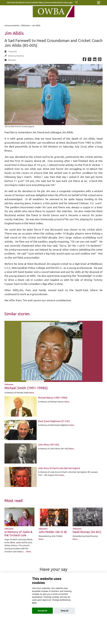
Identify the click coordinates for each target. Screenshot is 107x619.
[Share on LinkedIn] (94, 60)
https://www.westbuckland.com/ (53, 2)
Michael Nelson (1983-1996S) (52, 397)
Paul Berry (20, 56)
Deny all (64, 611)
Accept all (42, 611)
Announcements (11, 25)
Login (70, 2)
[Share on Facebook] (84, 60)
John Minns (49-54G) (48, 444)
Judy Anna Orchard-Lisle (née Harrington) (59, 468)
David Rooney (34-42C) (87, 531)
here (34, 603)
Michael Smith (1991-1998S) (26, 388)
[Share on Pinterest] (99, 60)
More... (32, 393)
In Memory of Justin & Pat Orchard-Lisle (18, 533)
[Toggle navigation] (98, 2)
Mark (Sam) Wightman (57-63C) (54, 421)
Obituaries (25, 25)
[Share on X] (89, 60)
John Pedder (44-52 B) (53, 531)
